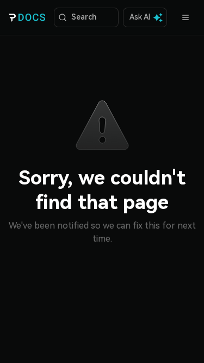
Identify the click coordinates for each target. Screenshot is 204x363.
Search (83, 17)
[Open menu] (185, 17)
